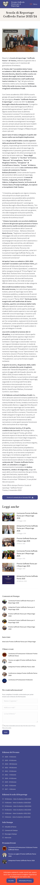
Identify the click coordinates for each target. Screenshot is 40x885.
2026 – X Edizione (10, 757)
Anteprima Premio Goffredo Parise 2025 (27, 577)
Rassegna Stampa (11, 834)
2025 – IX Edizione (10, 760)
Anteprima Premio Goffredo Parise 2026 (21, 667)
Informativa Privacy (25, 881)
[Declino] (37, 877)
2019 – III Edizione (10, 782)
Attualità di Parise (10, 827)
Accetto (11, 881)
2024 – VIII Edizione (11, 764)
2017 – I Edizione (10, 789)
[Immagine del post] (8, 517)
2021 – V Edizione (10, 775)
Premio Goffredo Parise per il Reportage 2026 (27, 539)
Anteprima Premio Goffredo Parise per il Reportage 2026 (27, 528)
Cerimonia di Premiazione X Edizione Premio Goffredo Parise (22, 655)
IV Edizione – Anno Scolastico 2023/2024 (18, 806)
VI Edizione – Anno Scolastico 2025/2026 (18, 799)
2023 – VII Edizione (11, 768)
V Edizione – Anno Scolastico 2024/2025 (18, 803)
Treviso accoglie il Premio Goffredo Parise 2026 (22, 661)
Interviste (8, 838)
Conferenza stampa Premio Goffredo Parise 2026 (22, 674)
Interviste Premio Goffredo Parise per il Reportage (19, 642)
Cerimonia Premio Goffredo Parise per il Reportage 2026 (27, 515)
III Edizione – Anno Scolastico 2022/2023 (18, 810)
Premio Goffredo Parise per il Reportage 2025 (27, 564)
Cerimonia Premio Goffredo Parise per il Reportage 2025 (27, 553)
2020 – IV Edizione (10, 778)
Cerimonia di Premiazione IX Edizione (20, 680)
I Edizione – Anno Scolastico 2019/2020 (17, 817)
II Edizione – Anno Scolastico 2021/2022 (18, 813)
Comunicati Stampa (10, 31)
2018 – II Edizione (10, 786)
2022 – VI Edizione (10, 771)
